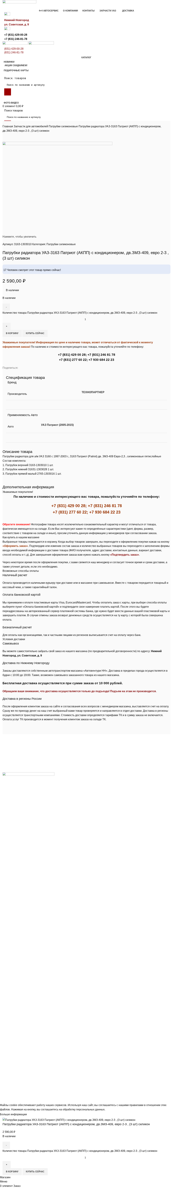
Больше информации (13, 1114)
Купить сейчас (35, 333)
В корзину (12, 333)
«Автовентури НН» (31, 1083)
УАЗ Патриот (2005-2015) (57, 424)
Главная (8, 126)
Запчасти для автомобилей (31, 126)
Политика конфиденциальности (22, 1100)
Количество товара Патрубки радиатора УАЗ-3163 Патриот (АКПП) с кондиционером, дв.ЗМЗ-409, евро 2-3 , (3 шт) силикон (80, 312)
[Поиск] (7, 91)
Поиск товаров (15, 78)
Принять (35, 1114)
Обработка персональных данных (65, 1100)
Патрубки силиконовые (64, 126)
